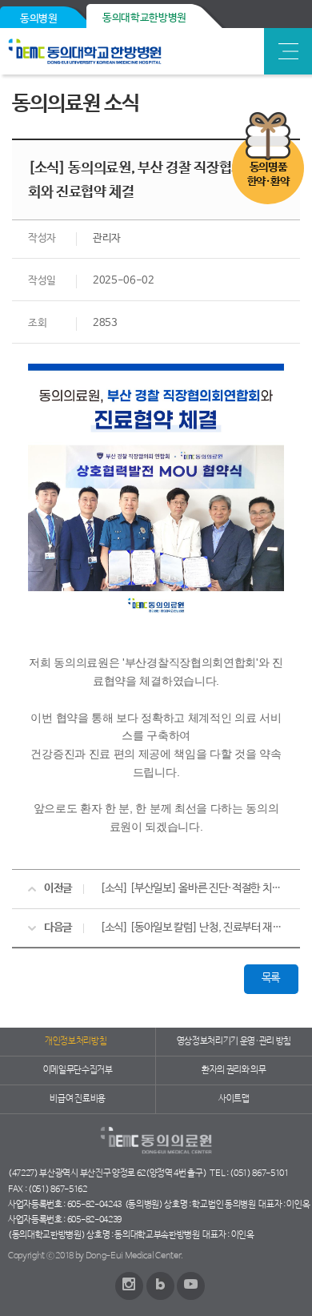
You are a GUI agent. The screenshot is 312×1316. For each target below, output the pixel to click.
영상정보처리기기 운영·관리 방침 (234, 1041)
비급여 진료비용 (77, 1099)
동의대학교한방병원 (144, 18)
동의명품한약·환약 (268, 174)
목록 (271, 978)
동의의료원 (122, 51)
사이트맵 (234, 1099)
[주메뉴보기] (288, 51)
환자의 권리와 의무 (234, 1070)
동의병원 (39, 19)
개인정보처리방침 (75, 1041)
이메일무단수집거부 (78, 1070)
